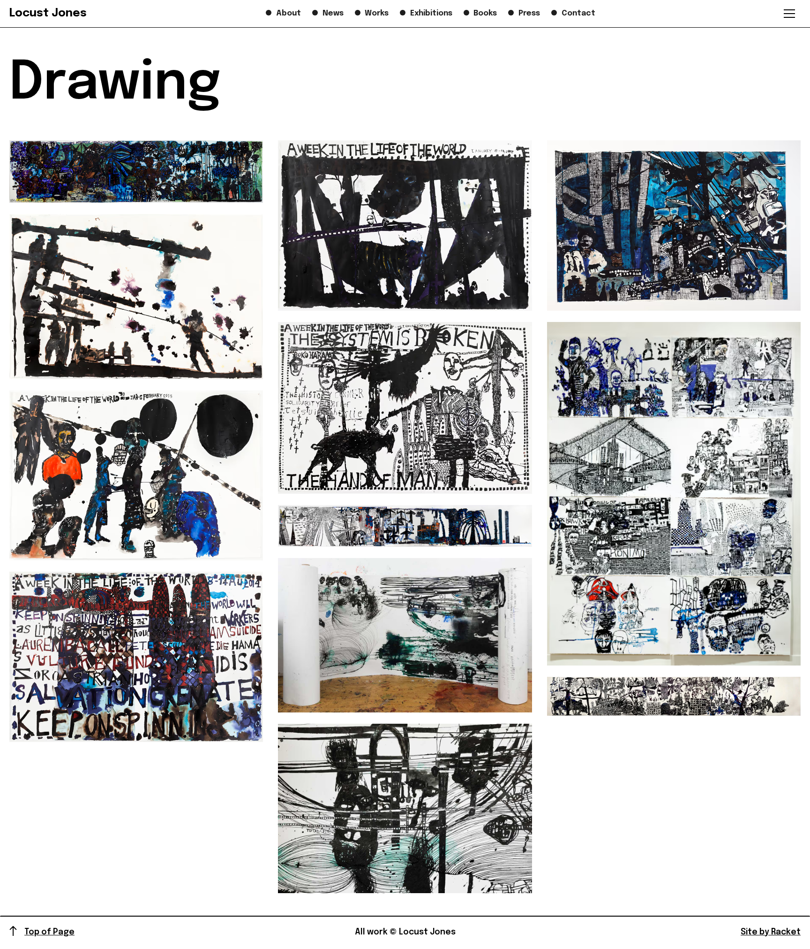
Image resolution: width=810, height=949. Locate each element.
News (333, 13)
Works (377, 13)
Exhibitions (431, 13)
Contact (578, 13)
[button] (789, 13)
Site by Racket (771, 932)
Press (529, 13)
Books (485, 13)
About (288, 13)
